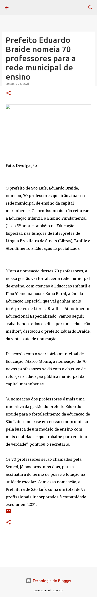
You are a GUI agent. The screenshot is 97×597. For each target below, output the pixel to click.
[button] (8, 93)
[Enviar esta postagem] (8, 512)
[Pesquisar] (90, 7)
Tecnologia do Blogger (51, 581)
